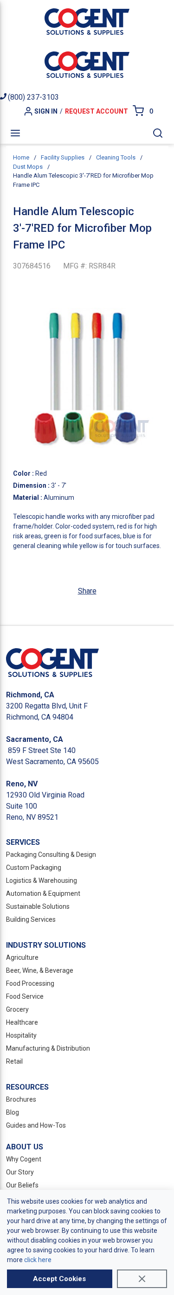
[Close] (142, 1278)
